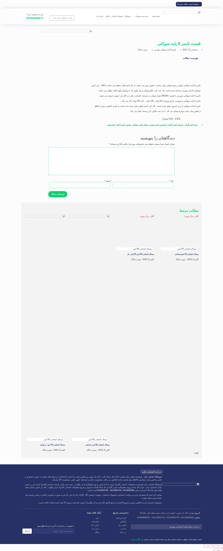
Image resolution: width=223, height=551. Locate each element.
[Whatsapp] (148, 527)
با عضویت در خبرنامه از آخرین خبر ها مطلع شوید (55, 526)
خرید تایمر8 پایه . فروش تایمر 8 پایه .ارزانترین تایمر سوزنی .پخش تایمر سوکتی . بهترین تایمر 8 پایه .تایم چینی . (152, 125)
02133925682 (128, 490)
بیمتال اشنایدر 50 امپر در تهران (52, 445)
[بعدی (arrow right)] (216, 550)
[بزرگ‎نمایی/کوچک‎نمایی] (221, 546)
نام (171, 181)
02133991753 (102, 490)
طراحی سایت (154, 539)
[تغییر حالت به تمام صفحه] (216, 546)
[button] (189, 4)
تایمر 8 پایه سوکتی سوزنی (165, 50)
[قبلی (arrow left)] (221, 550)
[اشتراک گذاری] (211, 546)
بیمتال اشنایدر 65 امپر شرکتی (97, 445)
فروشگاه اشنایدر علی (153, 477)
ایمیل (107, 181)
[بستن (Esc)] (206, 546)
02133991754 (115, 490)
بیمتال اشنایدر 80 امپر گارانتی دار (140, 254)
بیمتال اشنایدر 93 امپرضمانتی (187, 254)
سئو (146, 539)
